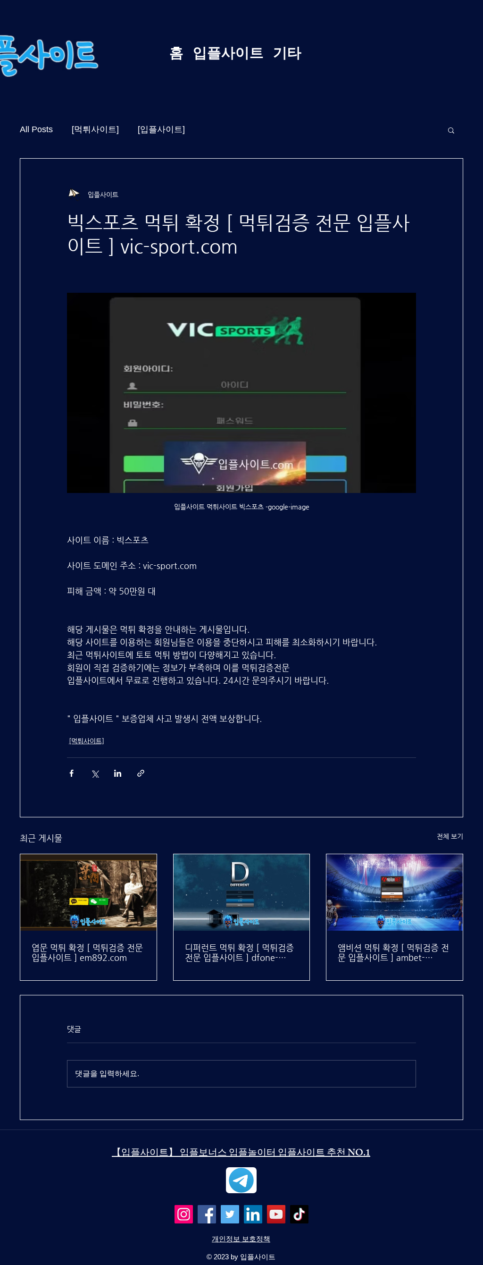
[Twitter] (230, 1214)
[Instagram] (184, 1214)
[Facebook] (207, 1214)
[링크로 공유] (140, 773)
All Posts (36, 129)
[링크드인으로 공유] (117, 773)
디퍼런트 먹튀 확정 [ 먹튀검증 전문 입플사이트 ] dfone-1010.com (239, 952)
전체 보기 (450, 836)
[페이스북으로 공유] (71, 773)
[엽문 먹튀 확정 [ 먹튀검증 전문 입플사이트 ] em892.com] (88, 892)
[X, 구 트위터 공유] (94, 773)
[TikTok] (299, 1214)
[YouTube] (276, 1214)
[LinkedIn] (253, 1214)
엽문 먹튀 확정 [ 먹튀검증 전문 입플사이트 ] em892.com (87, 952)
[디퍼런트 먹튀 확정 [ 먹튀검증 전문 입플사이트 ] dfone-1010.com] (242, 892)
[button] (451, 130)
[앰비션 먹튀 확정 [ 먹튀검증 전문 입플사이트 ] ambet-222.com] (394, 892)
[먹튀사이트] (95, 129)
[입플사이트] (161, 129)
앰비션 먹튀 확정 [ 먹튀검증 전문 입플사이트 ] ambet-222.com (393, 952)
